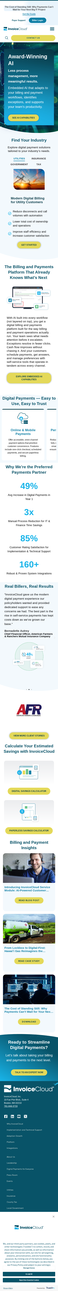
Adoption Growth (14, 1136)
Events (10, 1181)
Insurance (11, 1196)
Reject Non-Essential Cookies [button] (29, 1280)
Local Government (15, 1208)
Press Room (12, 1175)
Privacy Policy (8, 1288)
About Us (11, 1157)
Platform (10, 1142)
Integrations (12, 1148)
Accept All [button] (29, 1274)
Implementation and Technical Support (24, 1130)
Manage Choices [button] (29, 1268)
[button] (53, 1217)
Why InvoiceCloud (15, 1124)
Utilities (10, 1190)
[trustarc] (50, 1288)
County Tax (12, 1202)
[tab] (19, 158)
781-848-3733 (11, 1106)
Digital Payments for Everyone (20, 1169)
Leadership (12, 1163)
